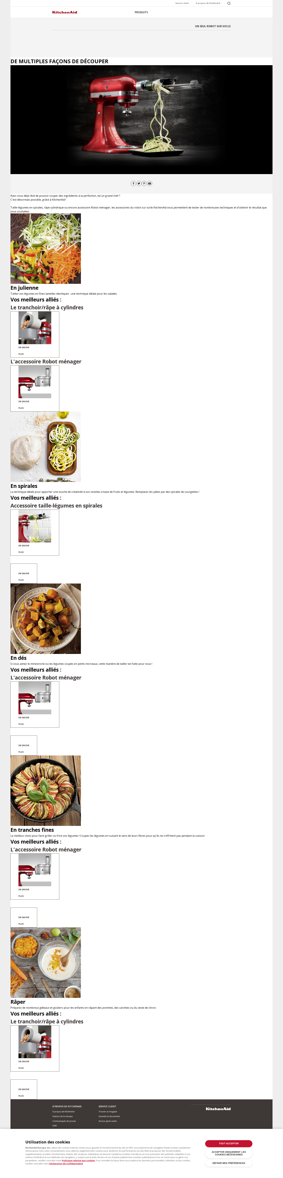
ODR (54, 1125)
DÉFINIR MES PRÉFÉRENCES (228, 1163)
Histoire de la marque (62, 1116)
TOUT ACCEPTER (229, 1143)
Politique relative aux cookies (78, 1160)
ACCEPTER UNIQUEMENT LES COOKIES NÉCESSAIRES (229, 1153)
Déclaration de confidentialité (66, 1163)
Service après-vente (108, 1121)
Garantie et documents (109, 1116)
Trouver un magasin (108, 1111)
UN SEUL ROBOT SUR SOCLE (213, 26)
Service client (182, 3)
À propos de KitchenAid (208, 3)
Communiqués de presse (64, 1121)
